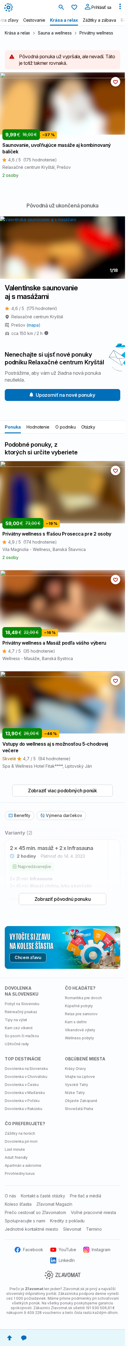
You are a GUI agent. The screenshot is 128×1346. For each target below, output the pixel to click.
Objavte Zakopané (81, 1100)
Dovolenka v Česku (22, 1084)
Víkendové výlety (80, 1030)
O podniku (65, 426)
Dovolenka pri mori (21, 1141)
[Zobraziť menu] (120, 7)
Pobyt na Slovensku (22, 1004)
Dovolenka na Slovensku (26, 1068)
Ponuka (13, 426)
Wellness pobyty (79, 1038)
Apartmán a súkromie (23, 1165)
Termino (94, 1229)
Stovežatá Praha (79, 1108)
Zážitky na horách (20, 1133)
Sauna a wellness (54, 32)
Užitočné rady (17, 1044)
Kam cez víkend (18, 1028)
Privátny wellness (96, 32)
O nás (10, 1195)
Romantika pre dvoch (83, 998)
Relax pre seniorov (81, 1014)
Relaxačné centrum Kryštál (37, 316)
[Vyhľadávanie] (61, 7)
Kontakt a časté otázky (43, 1195)
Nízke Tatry (75, 1092)
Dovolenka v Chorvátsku (26, 1076)
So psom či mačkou (22, 1036)
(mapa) (33, 325)
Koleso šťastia (18, 1204)
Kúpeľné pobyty (79, 1006)
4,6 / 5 (34, 308)
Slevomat (72, 1229)
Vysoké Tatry (76, 1084)
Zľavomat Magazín (54, 1204)
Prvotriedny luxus (20, 1173)
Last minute (15, 1149)
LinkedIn (67, 1260)
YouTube (67, 1249)
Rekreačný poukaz (21, 1012)
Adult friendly (16, 1157)
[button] (115, 81)
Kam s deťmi (76, 1022)
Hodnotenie (38, 426)
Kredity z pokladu (67, 1220)
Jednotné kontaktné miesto (31, 1229)
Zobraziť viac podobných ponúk (62, 791)
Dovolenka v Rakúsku (23, 1108)
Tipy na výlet (16, 1020)
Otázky (88, 426)
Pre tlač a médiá (85, 1195)
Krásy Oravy (75, 1068)
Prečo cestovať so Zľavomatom (35, 1212)
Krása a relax (17, 32)
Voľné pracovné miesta (93, 1212)
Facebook (33, 1249)
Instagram (101, 1249)
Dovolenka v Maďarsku (25, 1092)
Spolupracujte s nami (25, 1220)
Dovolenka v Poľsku (22, 1100)
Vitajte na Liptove (80, 1076)
